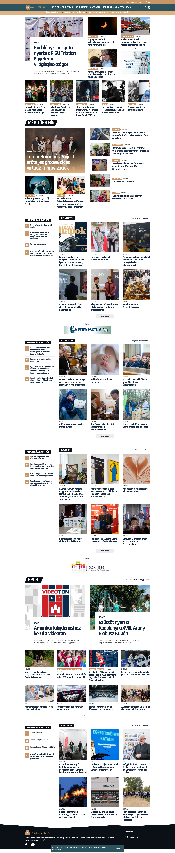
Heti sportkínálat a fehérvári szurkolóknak (70, 708)
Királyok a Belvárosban (123, 181)
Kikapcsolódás (93, 36)
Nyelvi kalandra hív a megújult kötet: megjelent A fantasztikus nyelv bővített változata (42, 466)
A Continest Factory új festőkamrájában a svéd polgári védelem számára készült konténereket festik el (73, 768)
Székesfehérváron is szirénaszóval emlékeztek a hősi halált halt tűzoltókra (134, 42)
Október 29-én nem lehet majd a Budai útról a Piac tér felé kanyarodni (104, 814)
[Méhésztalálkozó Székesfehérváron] (136, 284)
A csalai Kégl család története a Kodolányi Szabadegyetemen (42, 474)
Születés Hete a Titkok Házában (101, 381)
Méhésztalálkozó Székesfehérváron (131, 306)
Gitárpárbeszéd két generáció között (137, 109)
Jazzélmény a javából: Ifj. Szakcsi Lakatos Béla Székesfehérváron (113, 110)
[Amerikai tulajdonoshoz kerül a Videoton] (55, 607)
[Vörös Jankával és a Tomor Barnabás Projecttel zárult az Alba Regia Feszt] (102, 58)
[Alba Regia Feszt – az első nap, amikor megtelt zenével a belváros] (61, 91)
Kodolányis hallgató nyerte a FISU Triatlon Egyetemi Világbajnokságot (55, 56)
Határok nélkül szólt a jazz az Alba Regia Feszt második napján (35, 110)
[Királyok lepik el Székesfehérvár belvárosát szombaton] (100, 196)
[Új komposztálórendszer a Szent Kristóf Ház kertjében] (136, 404)
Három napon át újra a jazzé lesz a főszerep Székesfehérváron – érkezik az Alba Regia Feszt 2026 (130, 150)
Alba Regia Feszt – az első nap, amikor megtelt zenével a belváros (60, 111)
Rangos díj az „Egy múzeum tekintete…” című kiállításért (104, 540)
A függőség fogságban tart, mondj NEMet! (72, 426)
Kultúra (105, 104)
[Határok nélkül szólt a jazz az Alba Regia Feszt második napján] (36, 91)
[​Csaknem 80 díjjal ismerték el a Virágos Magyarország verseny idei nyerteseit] (104, 744)
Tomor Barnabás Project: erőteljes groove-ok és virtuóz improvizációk (51, 162)
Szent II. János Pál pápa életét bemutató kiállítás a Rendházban (71, 307)
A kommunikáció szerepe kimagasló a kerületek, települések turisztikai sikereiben (39, 235)
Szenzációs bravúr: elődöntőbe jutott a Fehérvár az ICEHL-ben (135, 673)
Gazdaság (116, 129)
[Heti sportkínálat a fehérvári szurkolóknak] (71, 693)
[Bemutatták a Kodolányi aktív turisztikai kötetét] (73, 519)
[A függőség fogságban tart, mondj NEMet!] (73, 404)
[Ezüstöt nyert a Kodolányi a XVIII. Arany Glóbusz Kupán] (120, 607)
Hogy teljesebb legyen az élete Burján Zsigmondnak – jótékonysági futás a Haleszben (135, 816)
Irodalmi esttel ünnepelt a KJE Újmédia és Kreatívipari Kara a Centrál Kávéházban (41, 380)
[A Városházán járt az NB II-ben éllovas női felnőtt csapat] (135, 693)
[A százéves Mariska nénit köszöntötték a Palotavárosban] (104, 404)
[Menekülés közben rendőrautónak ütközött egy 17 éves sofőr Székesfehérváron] (100, 165)
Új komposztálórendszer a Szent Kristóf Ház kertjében (135, 426)
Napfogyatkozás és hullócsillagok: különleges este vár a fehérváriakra (101, 42)
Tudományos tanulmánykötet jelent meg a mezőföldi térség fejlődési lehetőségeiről (136, 261)
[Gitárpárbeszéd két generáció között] (139, 91)
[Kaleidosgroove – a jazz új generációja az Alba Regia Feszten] (39, 185)
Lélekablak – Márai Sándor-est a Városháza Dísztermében (135, 541)
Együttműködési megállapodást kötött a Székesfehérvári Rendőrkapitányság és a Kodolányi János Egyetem (42, 369)
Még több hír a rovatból (140, 218)
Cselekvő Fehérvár (127, 36)
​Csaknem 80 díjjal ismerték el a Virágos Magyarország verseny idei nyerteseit (104, 767)
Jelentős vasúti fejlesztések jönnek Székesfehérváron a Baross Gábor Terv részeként (130, 135)
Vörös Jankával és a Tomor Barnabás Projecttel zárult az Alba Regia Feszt (101, 74)
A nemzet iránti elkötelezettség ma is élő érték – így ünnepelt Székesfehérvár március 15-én (42, 253)
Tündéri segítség (36, 732)
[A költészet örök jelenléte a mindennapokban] (136, 469)
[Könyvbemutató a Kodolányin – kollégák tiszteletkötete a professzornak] (104, 284)
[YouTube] (149, 2)
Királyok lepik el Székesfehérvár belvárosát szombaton (127, 197)
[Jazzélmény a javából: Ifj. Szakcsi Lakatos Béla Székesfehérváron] (113, 91)
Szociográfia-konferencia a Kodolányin (40, 360)
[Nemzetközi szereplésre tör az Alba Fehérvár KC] (39, 693)
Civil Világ (66, 725)
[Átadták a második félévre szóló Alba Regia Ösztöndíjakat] (136, 359)
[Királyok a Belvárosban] (100, 180)
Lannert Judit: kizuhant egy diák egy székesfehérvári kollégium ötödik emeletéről (72, 382)
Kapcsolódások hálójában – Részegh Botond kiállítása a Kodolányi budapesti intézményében (104, 492)
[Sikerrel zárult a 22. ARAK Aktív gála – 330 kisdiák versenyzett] (71, 658)
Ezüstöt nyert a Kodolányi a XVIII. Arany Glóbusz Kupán (122, 628)
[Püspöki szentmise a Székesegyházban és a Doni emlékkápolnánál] (73, 792)
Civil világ (116, 160)
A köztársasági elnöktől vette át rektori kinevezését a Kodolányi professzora (42, 756)
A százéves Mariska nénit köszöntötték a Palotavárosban (102, 427)
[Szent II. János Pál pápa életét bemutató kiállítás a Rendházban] (73, 284)
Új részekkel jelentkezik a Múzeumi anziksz (39, 457)
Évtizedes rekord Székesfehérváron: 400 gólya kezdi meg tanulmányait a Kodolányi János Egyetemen (70, 203)
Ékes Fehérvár (29, 104)
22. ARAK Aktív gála (63, 669)
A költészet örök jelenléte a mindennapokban (135, 490)
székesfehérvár (76, 669)
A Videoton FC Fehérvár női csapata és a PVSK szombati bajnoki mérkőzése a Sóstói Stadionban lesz (102, 676)
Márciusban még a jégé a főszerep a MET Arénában (101, 708)
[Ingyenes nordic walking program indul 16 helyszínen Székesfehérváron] (39, 658)
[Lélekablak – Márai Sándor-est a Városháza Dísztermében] (136, 519)
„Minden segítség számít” (40, 739)
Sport (37, 42)
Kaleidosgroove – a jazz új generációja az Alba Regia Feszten (37, 201)
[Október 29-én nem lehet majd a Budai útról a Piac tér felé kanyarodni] (104, 792)
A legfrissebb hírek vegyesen (137, 579)
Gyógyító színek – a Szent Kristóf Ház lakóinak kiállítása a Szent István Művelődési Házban (136, 768)
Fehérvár (92, 669)
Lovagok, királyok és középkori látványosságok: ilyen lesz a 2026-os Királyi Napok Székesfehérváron (71, 261)
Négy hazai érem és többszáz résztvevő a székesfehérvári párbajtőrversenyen (41, 483)
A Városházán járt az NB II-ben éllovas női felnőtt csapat (135, 708)
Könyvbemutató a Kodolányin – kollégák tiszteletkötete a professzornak (104, 307)
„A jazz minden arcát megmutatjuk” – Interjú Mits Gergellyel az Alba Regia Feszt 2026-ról (87, 111)
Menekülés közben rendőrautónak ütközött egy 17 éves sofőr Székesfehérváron (128, 166)
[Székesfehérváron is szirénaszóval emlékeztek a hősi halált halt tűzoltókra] (135, 26)
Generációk (131, 104)
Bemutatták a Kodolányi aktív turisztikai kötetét (70, 540)
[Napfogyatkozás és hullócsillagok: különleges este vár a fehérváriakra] (102, 26)
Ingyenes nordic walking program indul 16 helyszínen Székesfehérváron (37, 675)
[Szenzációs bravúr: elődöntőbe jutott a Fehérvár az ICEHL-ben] (135, 658)
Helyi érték (116, 193)
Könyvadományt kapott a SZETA (42, 747)
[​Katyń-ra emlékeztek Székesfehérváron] (104, 237)
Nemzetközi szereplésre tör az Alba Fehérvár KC (39, 708)
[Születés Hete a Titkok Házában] (104, 359)
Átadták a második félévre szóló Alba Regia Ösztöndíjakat (135, 382)
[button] (118, 848)
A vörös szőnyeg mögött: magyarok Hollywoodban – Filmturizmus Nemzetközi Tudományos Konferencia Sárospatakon (71, 494)
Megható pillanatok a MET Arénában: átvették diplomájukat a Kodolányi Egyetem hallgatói (40, 350)
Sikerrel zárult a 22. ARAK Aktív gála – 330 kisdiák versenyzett (71, 676)
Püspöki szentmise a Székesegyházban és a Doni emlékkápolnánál (72, 814)
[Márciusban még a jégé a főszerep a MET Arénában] (103, 693)
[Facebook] (146, 2)
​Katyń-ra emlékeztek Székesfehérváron (100, 258)
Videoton (100, 669)
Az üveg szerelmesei (38, 244)
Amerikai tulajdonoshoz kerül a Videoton (57, 630)
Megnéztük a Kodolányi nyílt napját (41, 226)
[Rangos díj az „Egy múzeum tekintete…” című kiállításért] (104, 519)
